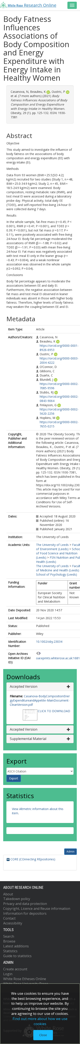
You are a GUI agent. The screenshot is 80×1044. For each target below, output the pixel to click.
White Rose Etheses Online (24, 978)
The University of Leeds (52, 545)
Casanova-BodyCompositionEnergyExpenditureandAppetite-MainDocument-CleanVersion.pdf (40, 700)
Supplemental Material (28, 738)
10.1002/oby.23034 (49, 642)
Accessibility (12, 923)
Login (7, 974)
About (8, 894)
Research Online (32, 5)
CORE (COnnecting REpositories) (32, 859)
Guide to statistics (17, 956)
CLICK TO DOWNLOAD (54, 711)
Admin (70, 851)
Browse (9, 941)
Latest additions (16, 946)
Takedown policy (16, 898)
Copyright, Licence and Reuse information (36, 908)
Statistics (10, 951)
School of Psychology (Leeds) (56, 574)
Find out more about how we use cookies (40, 1021)
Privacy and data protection (25, 903)
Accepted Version (23, 686)
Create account (15, 969)
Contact (9, 918)
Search (8, 936)
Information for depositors (25, 913)
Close (43, 1035)
